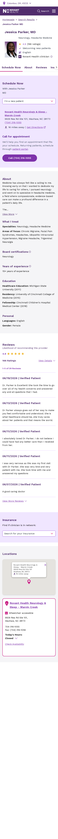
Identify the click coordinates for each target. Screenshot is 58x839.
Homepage (8, 19)
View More (8, 214)
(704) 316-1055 (13, 122)
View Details (45, 360)
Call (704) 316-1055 (19, 158)
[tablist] (29, 67)
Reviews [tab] (41, 67)
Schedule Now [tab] (11, 67)
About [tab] (28, 67)
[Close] (45, 565)
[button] (29, 582)
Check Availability (14, 644)
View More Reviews (13, 501)
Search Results (26, 19)
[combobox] (29, 101)
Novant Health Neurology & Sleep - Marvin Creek (28, 605)
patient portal (20, 149)
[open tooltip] (51, 57)
